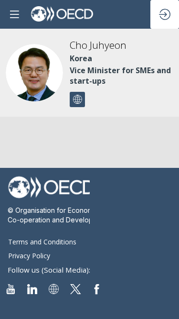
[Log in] (164, 14)
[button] (14, 14)
